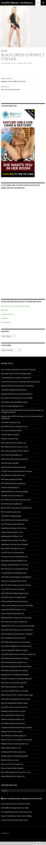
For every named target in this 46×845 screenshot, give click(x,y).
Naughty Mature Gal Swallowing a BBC (14, 756)
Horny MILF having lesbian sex (11, 455)
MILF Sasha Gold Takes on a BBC (12, 687)
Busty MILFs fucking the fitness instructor (16, 500)
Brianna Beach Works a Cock (11, 748)
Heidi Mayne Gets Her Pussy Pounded (14, 544)
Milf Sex (4, 51)
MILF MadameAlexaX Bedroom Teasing (14, 658)
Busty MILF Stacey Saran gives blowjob (14, 520)
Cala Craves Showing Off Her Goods (13, 581)
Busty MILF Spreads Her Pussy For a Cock (15, 772)
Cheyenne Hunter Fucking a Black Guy (14, 557)
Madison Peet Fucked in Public (11, 731)
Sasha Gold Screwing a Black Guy (12, 613)
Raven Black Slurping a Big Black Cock (14, 561)
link (44, 809)
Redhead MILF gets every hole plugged (14, 491)
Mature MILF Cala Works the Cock (13, 548)
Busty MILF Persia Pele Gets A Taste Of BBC (17, 398)
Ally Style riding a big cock (10, 487)
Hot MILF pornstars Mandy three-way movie (16, 471)
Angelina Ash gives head (9, 439)
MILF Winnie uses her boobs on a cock (14, 447)
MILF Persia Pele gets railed (10, 512)
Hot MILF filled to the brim (10, 434)
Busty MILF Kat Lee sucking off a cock (14, 426)
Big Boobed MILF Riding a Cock (12, 536)
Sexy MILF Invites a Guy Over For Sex (14, 707)
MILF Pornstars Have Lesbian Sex (12, 524)
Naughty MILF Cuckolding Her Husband (15, 675)
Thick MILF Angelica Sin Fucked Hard (14, 390)
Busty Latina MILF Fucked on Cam (13, 715)
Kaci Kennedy (6, 322)
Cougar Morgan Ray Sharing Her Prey (14, 573)
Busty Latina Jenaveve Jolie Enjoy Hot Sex (15, 804)
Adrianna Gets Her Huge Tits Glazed (14, 540)
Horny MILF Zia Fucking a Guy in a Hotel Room (17, 630)
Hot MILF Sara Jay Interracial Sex (12, 552)
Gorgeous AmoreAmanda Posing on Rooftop (16, 727)
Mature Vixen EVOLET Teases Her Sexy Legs (17, 695)
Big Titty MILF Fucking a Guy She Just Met (16, 585)
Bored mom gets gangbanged (11, 504)
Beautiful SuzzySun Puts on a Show (13, 711)
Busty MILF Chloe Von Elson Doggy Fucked (16, 373)
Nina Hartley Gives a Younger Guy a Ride (15, 306)
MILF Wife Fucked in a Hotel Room (13, 723)
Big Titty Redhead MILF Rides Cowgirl (14, 703)
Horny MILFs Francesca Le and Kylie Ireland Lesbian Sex (20, 382)
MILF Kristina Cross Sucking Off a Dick (14, 569)
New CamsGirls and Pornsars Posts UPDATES (22, 799)
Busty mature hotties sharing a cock (13, 443)
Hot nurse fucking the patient (11, 430)
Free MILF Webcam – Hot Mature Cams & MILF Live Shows (18, 2)
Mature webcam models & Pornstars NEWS (22, 302)
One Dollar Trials (5, 833)
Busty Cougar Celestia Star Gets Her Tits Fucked (18, 369)
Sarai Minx (4, 318)
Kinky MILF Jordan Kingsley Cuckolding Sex (16, 577)
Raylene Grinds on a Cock (10, 760)
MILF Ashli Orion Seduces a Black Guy (14, 622)
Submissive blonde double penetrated (14, 459)
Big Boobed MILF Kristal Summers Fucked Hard (17, 386)
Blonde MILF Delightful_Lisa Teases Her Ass (16, 646)
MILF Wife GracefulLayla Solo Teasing (14, 670)
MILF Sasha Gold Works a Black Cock (14, 662)
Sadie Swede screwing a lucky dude (13, 467)
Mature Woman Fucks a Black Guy (13, 776)
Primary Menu (43, 2)
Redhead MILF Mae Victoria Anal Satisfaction (16, 394)
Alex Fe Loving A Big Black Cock (12, 406)
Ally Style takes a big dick (10, 463)
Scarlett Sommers (7, 314)
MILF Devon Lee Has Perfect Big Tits (14, 683)
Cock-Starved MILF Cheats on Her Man (14, 691)
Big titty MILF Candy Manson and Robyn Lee (16, 508)
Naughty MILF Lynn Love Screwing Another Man (18, 626)
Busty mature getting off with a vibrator (15, 451)
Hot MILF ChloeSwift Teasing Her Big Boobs (16, 679)
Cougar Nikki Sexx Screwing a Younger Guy (16, 378)
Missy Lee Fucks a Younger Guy (12, 764)
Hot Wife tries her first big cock (12, 496)
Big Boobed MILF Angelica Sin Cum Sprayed (16, 618)
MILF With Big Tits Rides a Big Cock (13, 736)
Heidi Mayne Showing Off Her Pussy (13, 528)
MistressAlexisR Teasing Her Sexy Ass (14, 601)
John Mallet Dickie (25, 63)
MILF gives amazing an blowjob (11, 479)
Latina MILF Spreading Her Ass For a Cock (15, 699)
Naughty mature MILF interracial (13, 80)
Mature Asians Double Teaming (12, 768)
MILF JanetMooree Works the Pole (13, 638)
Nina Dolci (4, 310)
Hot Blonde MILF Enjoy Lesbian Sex (13, 752)
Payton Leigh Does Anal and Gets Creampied (16, 634)
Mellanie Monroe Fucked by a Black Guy (14, 744)
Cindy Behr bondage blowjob (11, 516)
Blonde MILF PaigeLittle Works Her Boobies (16, 666)
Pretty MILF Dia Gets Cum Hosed (12, 589)
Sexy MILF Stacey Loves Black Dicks (13, 597)
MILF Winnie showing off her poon (13, 475)
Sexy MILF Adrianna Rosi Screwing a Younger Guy (18, 654)
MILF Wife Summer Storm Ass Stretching (15, 642)
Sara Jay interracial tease (10, 88)
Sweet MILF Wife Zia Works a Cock (13, 609)
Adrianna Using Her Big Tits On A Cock (14, 565)
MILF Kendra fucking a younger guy (13, 483)
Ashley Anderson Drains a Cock (12, 532)
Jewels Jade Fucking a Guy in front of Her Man (17, 605)
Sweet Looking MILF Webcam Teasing (14, 650)
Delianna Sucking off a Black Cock (12, 719)
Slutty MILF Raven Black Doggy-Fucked (14, 593)
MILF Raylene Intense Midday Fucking (14, 402)
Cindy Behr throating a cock (10, 422)
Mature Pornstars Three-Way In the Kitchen (16, 740)
